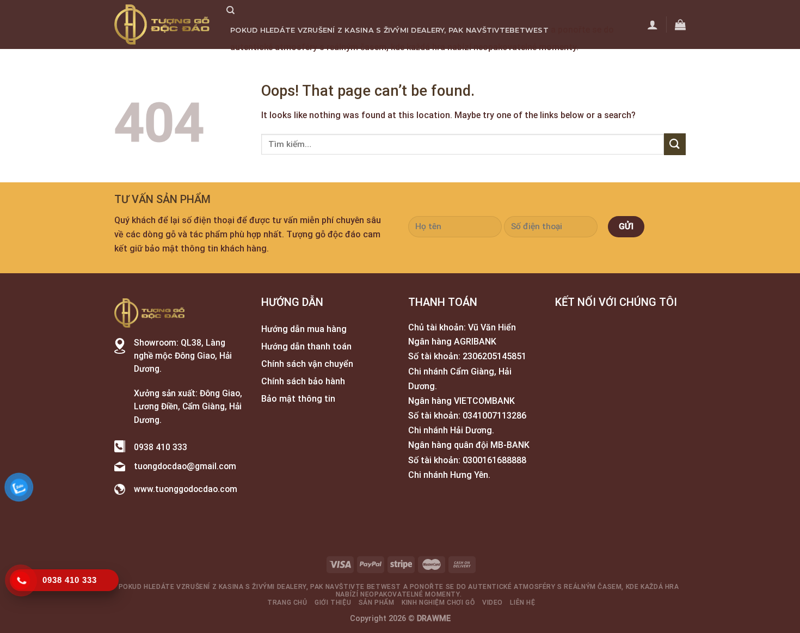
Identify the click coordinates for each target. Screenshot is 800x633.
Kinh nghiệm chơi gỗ (429, 64)
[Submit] (675, 144)
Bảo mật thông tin (298, 399)
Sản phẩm (356, 64)
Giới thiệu (306, 64)
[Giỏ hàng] (680, 24)
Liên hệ (526, 64)
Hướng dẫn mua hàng (304, 329)
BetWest (529, 30)
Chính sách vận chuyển (307, 364)
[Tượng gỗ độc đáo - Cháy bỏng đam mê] (162, 24)
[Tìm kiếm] (230, 10)
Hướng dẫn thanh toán (306, 346)
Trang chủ (253, 64)
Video (492, 64)
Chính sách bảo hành (303, 381)
